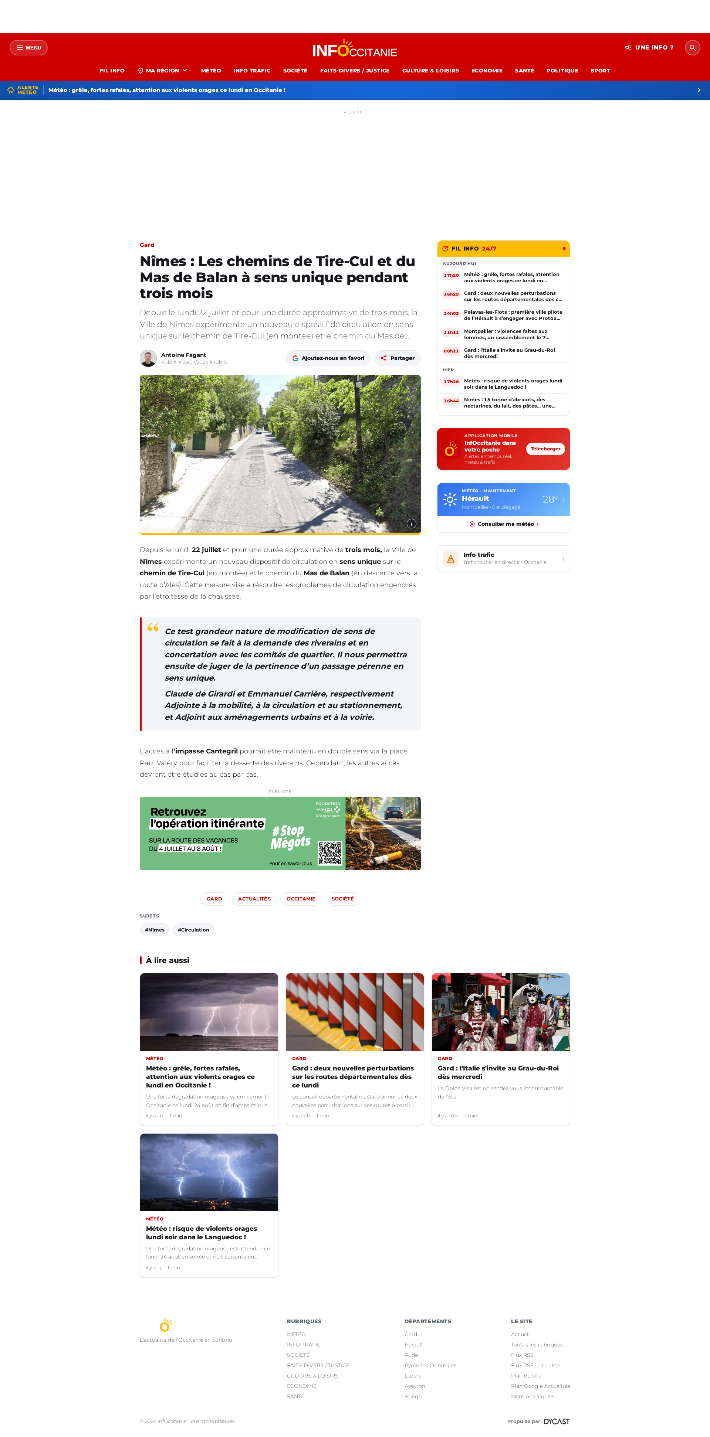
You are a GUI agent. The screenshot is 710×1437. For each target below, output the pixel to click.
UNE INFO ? (649, 47)
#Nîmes (155, 930)
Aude (411, 1355)
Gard (147, 244)
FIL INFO (112, 70)
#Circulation (193, 930)
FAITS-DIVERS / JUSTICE (355, 70)
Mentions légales (533, 1396)
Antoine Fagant (183, 354)
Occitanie (301, 899)
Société (343, 899)
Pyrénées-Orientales (430, 1365)
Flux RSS (522, 1355)
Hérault (414, 1344)
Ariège (413, 1396)
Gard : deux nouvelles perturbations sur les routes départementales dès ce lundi (353, 1077)
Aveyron (415, 1386)
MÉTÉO (211, 70)
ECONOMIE (487, 70)
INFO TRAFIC (252, 70)
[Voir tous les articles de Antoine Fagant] (148, 358)
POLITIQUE (562, 70)
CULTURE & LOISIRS (430, 70)
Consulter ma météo (508, 524)
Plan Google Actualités (540, 1386)
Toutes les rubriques (537, 1344)
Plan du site (526, 1375)
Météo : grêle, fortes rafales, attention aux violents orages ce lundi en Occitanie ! (200, 1077)
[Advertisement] (355, 169)
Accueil (520, 1334)
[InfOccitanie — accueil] (355, 47)
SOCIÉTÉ (295, 70)
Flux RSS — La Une (535, 1365)
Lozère (413, 1375)
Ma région (163, 70)
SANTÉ (524, 70)
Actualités (254, 899)
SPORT (600, 70)
